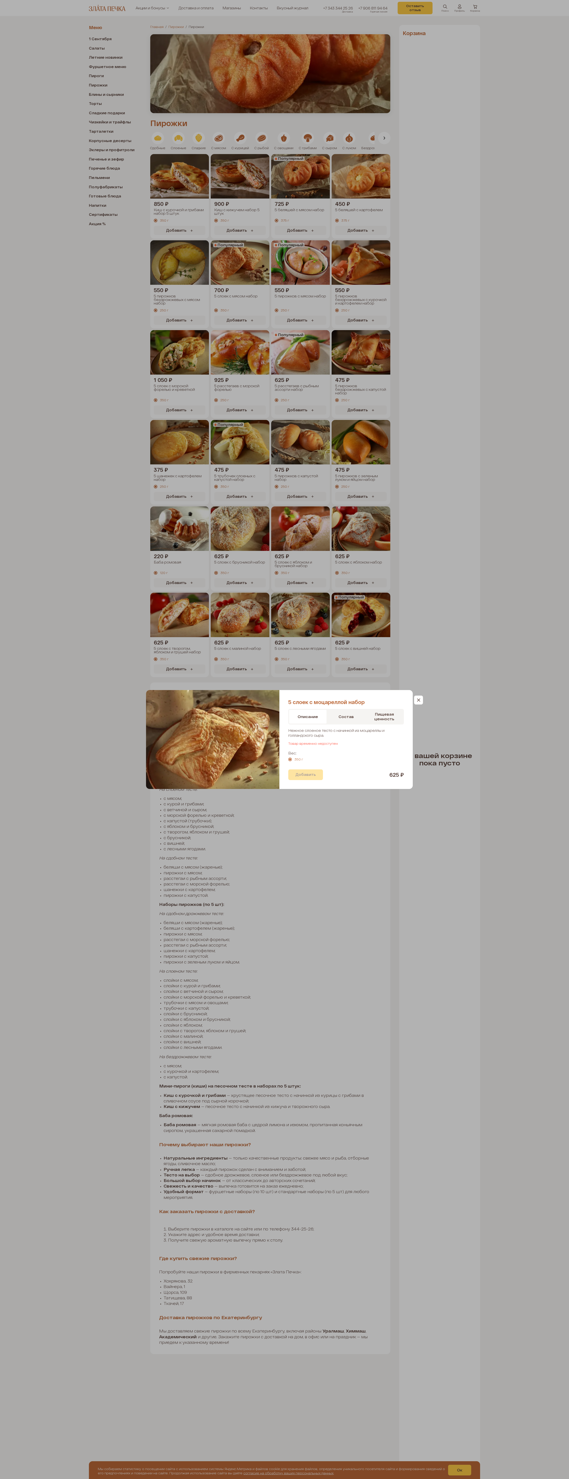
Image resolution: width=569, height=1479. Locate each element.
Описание (308, 716)
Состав (346, 716)
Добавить (305, 774)
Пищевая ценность (384, 716)
